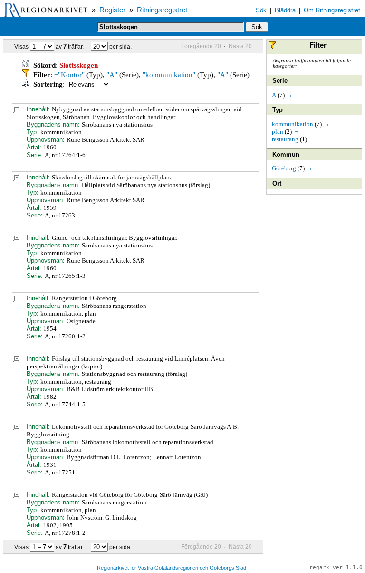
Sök (261, 10)
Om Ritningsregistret (332, 10)
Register (112, 10)
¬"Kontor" (69, 75)
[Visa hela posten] (16, 111)
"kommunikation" (169, 75)
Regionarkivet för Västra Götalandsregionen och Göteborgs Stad (171, 568)
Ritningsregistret (162, 10)
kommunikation (292, 124)
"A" (111, 75)
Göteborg (284, 168)
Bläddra (285, 10)
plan (277, 131)
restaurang (285, 139)
